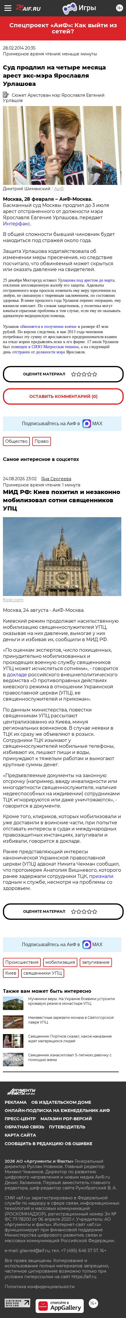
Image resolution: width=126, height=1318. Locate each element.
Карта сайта (20, 1135)
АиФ (59, 188)
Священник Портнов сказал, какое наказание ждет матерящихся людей (70, 1038)
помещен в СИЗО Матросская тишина (45, 346)
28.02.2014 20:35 (19, 48)
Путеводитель (67, 1127)
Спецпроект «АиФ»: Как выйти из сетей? (63, 28)
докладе (16, 674)
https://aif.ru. (84, 1276)
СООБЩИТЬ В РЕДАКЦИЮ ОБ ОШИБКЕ (48, 1143)
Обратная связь (24, 1127)
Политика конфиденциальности (40, 1286)
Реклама (16, 1102)
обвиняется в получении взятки (48, 326)
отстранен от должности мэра (38, 352)
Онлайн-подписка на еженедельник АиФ (57, 1110)
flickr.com (13, 599)
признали (101, 876)
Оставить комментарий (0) (63, 396)
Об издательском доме (61, 1102)
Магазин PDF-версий (66, 1118)
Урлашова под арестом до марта (86, 280)
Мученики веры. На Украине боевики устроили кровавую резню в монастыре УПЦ (71, 1001)
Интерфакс (16, 224)
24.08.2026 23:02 (20, 478)
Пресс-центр (20, 1118)
